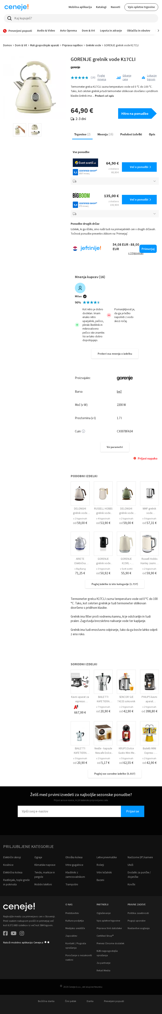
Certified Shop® (105, 936)
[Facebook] (5, 934)
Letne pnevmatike (107, 857)
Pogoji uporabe (136, 921)
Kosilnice (8, 865)
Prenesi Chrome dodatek (110, 943)
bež (119, 391)
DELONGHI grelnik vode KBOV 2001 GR (126, 513)
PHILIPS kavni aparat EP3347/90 (149, 701)
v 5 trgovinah (149, 518)
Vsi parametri (115, 447)
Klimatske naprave (44, 865)
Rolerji (100, 865)
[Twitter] (13, 934)
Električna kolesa (12, 872)
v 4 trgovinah (103, 518)
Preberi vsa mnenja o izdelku (115, 353)
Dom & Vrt (21, 45)
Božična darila (46, 1001)
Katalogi (101, 7)
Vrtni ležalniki (104, 872)
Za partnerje (103, 963)
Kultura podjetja (74, 921)
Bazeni (100, 880)
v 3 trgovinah (103, 569)
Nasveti (115, 7)
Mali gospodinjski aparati (44, 45)
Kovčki (131, 884)
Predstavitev (72, 913)
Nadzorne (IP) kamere (140, 857)
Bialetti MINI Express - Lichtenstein (149, 753)
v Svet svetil (126, 569)
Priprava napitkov (72, 45)
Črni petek (70, 1001)
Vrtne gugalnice (74, 865)
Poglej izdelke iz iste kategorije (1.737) (115, 584)
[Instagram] (22, 934)
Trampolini (71, 884)
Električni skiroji (12, 857)
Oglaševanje (104, 913)
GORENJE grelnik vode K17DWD (103, 563)
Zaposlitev (71, 936)
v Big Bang (80, 569)
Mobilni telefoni (43, 884)
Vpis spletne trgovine (141, 7)
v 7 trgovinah (103, 707)
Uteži (130, 865)
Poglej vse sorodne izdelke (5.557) (114, 773)
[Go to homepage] (16, 7)
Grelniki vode (93, 45)
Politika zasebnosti (138, 913)
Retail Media (103, 970)
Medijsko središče (75, 928)
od (80, 523)
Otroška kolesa (73, 857)
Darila (90, 1001)
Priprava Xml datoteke (109, 928)
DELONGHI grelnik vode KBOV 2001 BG (80, 513)
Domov (7, 45)
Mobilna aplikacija (80, 7)
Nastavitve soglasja (139, 928)
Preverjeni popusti (114, 1001)
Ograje (38, 857)
